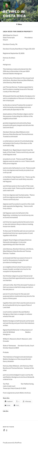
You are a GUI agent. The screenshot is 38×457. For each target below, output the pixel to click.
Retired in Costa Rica (14, 14)
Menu (20, 24)
